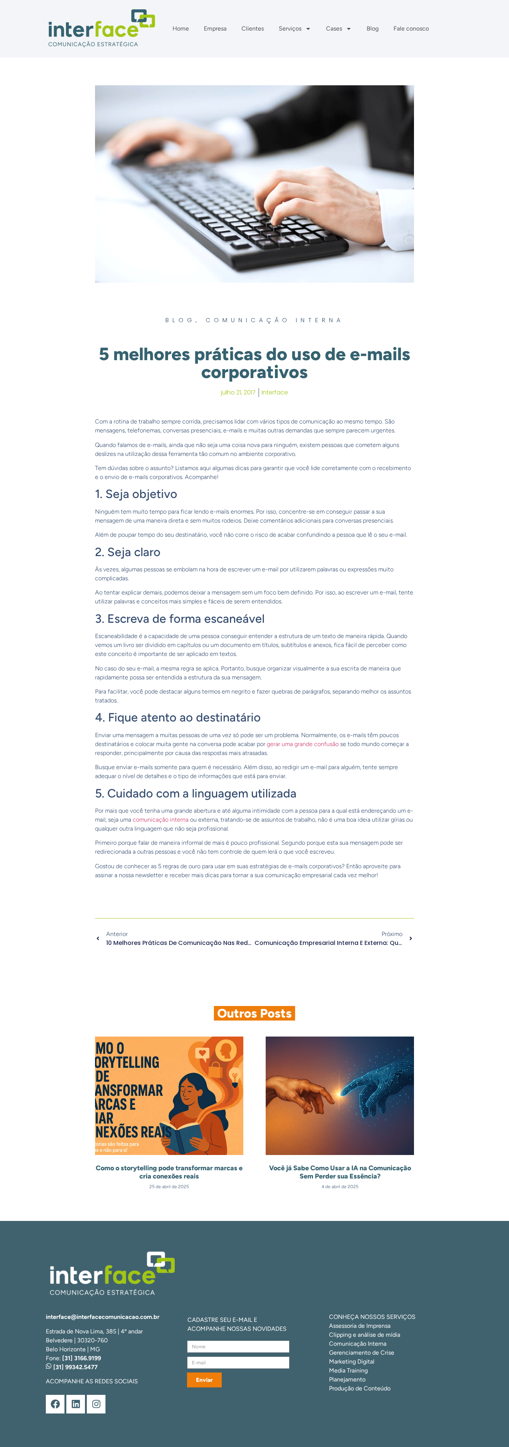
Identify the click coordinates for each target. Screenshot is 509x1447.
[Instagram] (96, 1404)
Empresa (215, 28)
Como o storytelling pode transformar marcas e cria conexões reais (169, 1172)
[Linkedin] (75, 1404)
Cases (334, 28)
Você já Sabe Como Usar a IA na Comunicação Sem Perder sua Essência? (340, 1172)
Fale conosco (411, 28)
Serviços (290, 28)
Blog (373, 28)
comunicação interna (161, 819)
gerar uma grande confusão (303, 744)
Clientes (252, 28)
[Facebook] (55, 1404)
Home (181, 28)
